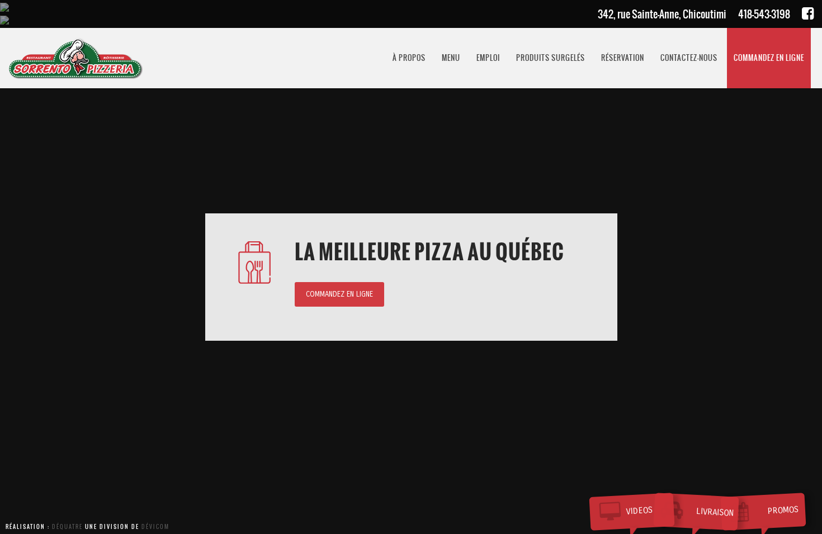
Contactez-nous (688, 58)
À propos (409, 58)
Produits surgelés (550, 58)
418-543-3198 (764, 14)
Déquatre (67, 526)
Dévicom (155, 526)
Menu (451, 58)
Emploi (488, 58)
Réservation (622, 58)
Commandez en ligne (339, 294)
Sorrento (75, 58)
